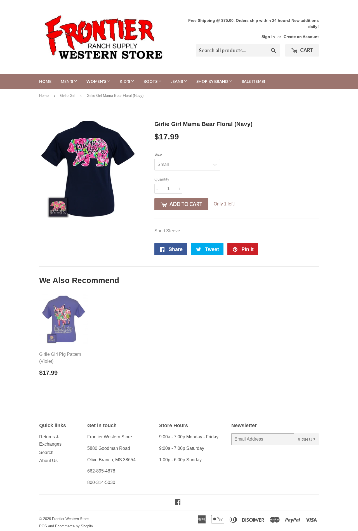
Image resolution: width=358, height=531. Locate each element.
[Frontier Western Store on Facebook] (178, 502)
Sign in (268, 37)
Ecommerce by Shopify (74, 526)
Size (158, 154)
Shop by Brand (212, 81)
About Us (48, 460)
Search (46, 452)
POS (43, 526)
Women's (96, 81)
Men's (67, 81)
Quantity (161, 179)
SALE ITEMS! (253, 81)
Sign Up (306, 439)
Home (45, 81)
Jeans (177, 81)
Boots (150, 81)
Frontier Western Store (70, 519)
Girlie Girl (67, 95)
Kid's (125, 81)
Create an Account (301, 37)
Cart (306, 50)
